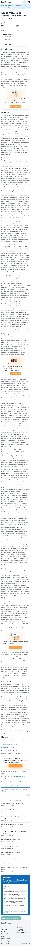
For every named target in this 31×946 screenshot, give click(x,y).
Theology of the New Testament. (10, 810)
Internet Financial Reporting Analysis (11, 839)
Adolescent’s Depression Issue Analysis (12, 846)
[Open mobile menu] (29, 2)
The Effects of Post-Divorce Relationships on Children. (13, 832)
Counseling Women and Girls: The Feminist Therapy (13, 817)
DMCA (3, 936)
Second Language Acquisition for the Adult (13, 803)
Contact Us (4, 931)
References (8, 44)
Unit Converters (5, 943)
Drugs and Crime (6, 747)
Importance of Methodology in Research (12, 825)
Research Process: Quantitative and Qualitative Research (14, 868)
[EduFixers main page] (6, 2)
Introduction (8, 37)
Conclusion (8, 42)
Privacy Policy (5, 934)
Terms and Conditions (7, 927)
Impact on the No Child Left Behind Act (12, 852)
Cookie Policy (5, 929)
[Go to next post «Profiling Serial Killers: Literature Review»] (15, 795)
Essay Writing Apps (6, 941)
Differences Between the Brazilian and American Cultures (14, 860)
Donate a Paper (5, 938)
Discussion (7, 39)
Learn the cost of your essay (10, 918)
